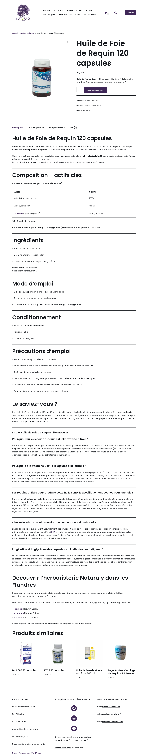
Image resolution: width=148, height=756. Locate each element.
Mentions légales (20, 736)
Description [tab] (17, 127)
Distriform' (87, 111)
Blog (77, 15)
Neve (14, 753)
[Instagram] (74, 718)
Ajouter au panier (95, 90)
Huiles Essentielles (111, 706)
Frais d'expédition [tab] (36, 127)
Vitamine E (18, 213)
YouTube (18, 617)
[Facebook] (74, 708)
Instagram (19, 613)
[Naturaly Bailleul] (23, 12)
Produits (59, 10)
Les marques (49, 15)
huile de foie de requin (93, 106)
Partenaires (90, 15)
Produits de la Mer (27, 33)
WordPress (36, 753)
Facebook (18, 609)
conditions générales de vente (30, 744)
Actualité (90, 10)
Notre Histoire (74, 10)
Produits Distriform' (111, 714)
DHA (53, 532)
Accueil (47, 10)
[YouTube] (74, 728)
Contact (130, 12)
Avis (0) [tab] (73, 127)
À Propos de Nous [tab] (57, 127)
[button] (68, 42)
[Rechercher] (115, 12)
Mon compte (65, 15)
